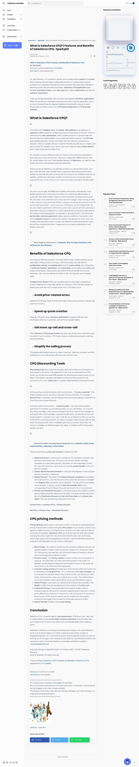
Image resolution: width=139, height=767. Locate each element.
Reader (36, 54)
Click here (34, 674)
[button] (29, 3)
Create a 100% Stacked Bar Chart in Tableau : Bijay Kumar (121, 240)
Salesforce (34, 728)
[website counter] (119, 86)
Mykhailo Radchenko (114, 231)
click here (33, 71)
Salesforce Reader (15, 3)
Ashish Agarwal (113, 296)
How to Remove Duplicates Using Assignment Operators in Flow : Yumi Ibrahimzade (121, 200)
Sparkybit (42, 728)
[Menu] (4, 3)
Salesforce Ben (119, 217)
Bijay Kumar (112, 243)
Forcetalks (58, 68)
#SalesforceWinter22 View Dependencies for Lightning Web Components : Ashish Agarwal (121, 291)
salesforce (119, 282)
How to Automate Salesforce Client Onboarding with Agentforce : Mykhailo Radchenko (121, 227)
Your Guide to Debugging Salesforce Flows (118, 264)
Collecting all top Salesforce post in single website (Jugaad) (121, 252)
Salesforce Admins (120, 255)
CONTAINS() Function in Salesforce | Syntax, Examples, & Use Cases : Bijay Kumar (121, 277)
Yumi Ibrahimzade (120, 205)
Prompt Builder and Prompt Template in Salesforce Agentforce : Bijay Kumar (119, 306)
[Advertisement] (63, 22)
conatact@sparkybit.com (39, 644)
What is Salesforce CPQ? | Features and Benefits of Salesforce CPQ (57, 62)
